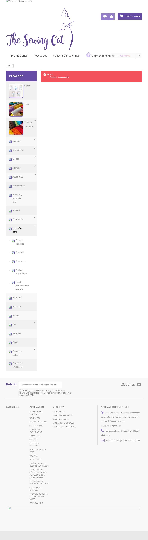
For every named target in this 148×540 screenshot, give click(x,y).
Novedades (40, 55)
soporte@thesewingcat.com (126, 441)
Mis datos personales (63, 423)
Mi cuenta (58, 407)
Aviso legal (35, 436)
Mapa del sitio (36, 503)
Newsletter (35, 460)
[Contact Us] (104, 16)
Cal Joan (33, 456)
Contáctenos (36, 426)
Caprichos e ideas (103, 55)
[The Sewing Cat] (41, 29)
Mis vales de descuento (64, 427)
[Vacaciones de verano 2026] (74, 3)
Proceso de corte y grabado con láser (38, 496)
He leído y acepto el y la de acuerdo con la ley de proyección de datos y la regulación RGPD (45, 392)
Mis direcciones (60, 419)
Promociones (19, 55)
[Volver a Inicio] (9, 66)
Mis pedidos (58, 412)
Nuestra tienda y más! (66, 55)
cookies (33, 439)
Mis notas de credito (63, 416)
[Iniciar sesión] (111, 16)
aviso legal (44, 391)
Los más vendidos (38, 422)
